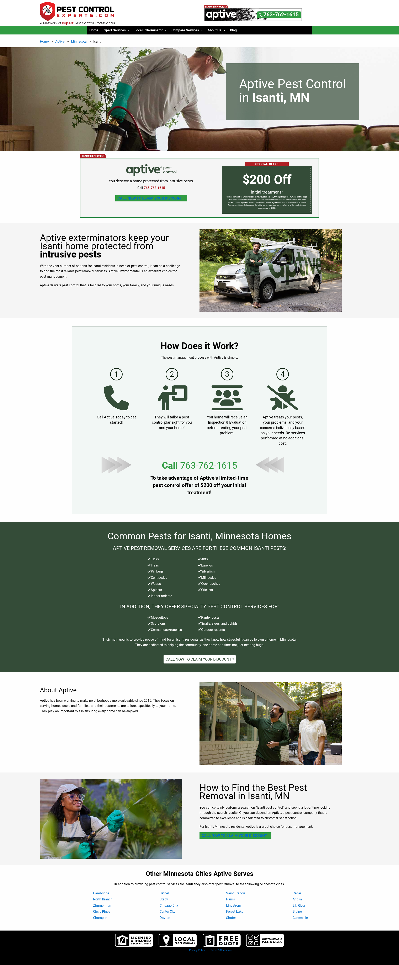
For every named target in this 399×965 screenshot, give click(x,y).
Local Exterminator (148, 30)
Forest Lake (234, 912)
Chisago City (169, 905)
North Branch (102, 899)
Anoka (297, 899)
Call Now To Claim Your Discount (150, 198)
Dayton (165, 918)
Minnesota (79, 41)
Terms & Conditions (221, 950)
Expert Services (114, 30)
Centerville (300, 918)
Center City (167, 912)
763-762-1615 (208, 465)
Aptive (59, 41)
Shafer (231, 918)
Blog (233, 30)
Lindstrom (233, 905)
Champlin (100, 918)
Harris (230, 899)
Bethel (164, 893)
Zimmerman (102, 905)
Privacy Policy (197, 950)
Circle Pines (101, 912)
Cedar (297, 893)
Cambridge (101, 893)
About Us (214, 30)
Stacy (164, 899)
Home (93, 30)
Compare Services (185, 30)
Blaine (297, 912)
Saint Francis (235, 893)
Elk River (299, 905)
